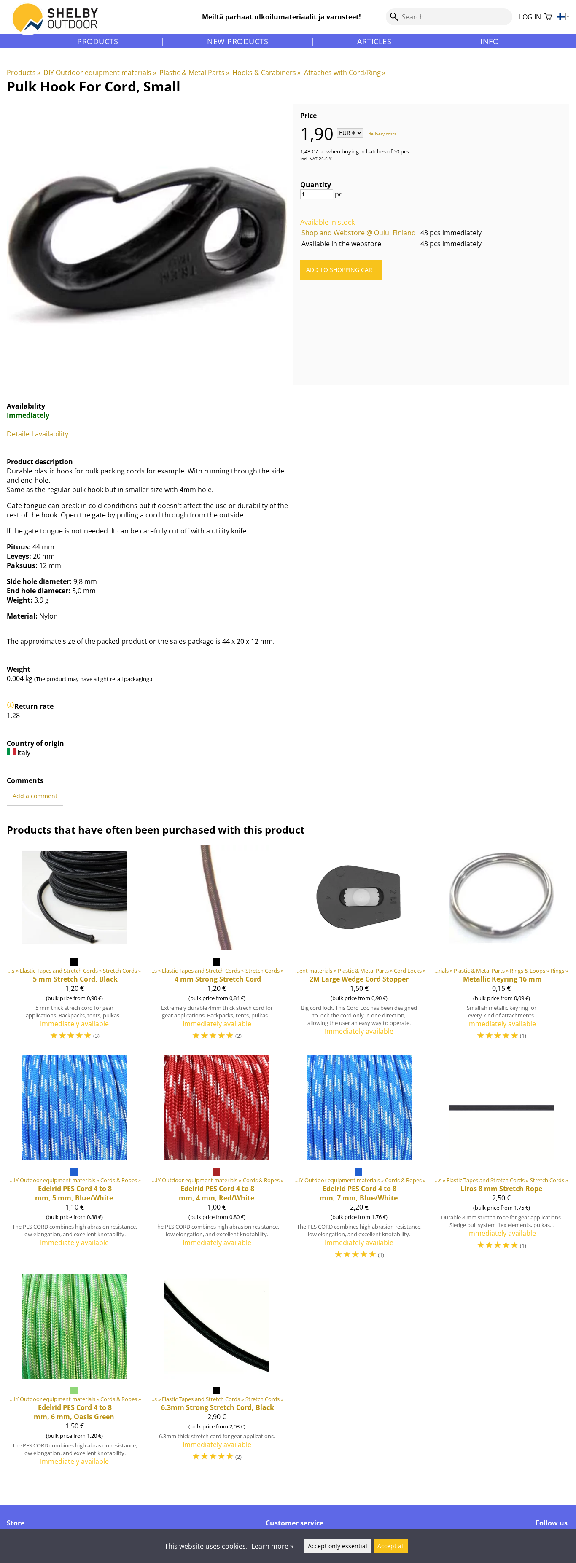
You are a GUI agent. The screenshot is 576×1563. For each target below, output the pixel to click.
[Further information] (10, 706)
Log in (530, 17)
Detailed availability (37, 434)
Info (489, 41)
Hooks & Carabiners (266, 72)
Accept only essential (337, 1546)
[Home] (60, 25)
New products (237, 41)
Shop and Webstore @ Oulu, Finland (358, 232)
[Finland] (563, 17)
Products (97, 41)
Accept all (391, 1546)
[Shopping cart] (548, 17)
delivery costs (382, 133)
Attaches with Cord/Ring (344, 72)
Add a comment (35, 796)
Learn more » (272, 1546)
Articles (374, 41)
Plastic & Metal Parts (194, 72)
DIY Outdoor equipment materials (99, 72)
